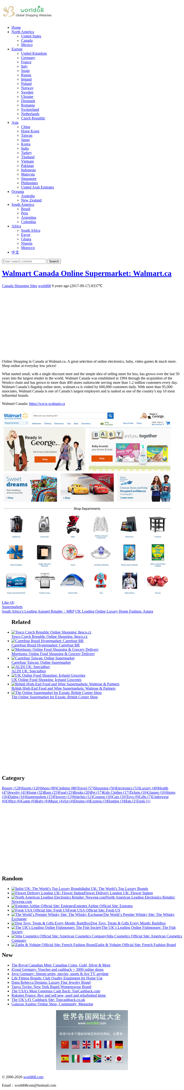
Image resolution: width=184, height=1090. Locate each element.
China (25, 127)
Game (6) (28, 801)
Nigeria (26, 243)
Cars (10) (119, 797)
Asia (15, 122)
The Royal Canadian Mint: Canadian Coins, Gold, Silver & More (61, 965)
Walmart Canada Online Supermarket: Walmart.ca (87, 273)
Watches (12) (83, 797)
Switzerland (30, 109)
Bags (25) (51, 792)
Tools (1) (143, 801)
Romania (28, 105)
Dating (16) (17, 797)
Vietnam (27, 161)
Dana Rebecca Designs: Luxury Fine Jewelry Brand (51, 982)
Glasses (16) (156, 792)
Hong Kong (30, 131)
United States (31, 36)
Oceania (18, 192)
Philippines (29, 183)
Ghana (26, 239)
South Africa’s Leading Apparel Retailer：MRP (38, 611)
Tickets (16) (138, 792)
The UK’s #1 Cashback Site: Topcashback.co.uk (48, 1000)
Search (54, 261)
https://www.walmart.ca (47, 404)
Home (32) (35, 792)
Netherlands (30, 114)
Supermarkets (12, 607)
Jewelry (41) (17, 792)
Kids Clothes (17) (116, 792)
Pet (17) (97, 792)
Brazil (25, 209)
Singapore (28, 179)
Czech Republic (33, 118)
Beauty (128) (12, 788)
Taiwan (26, 135)
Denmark (28, 101)
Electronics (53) (128, 788)
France (26, 62)
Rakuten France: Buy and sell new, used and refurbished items (59, 995)
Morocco (28, 248)
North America (23, 32)
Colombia (28, 222)
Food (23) (66, 792)
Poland (26, 84)
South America (23, 204)
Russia (26, 75)
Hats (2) (130, 801)
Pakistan (27, 166)
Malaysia (28, 174)
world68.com (33, 1077)
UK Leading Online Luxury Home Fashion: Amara (114, 611)
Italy (24, 66)
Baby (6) (42, 801)
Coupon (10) (102, 797)
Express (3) (98, 801)
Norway (27, 88)
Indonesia (28, 170)
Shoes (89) (48, 788)
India (25, 148)
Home (16, 27)
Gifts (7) (145, 797)
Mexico (27, 45)
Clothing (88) (67, 788)
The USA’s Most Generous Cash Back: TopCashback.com (56, 991)
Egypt (25, 235)
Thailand (27, 157)
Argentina (28, 217)
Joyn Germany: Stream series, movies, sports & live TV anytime (60, 974)
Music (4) (56, 801)
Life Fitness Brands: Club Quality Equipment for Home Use (57, 978)
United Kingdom (34, 53)
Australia (28, 196)
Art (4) (68, 801)
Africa (16, 226)
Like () (8, 602)
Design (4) (82, 801)
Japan (25, 140)
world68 (44, 286)
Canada (27, 40)
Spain (25, 71)
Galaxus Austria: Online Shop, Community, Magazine (52, 1004)
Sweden (27, 92)
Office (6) (13, 801)
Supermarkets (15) (39, 797)
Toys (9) (132, 797)
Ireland (26, 79)
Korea (25, 144)
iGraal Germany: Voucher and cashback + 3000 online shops (58, 969)
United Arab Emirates (37, 187)
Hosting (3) (115, 801)
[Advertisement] (92, 321)
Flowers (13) (63, 797)
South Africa (30, 230)
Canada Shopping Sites (19, 286)
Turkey (26, 153)
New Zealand (31, 200)
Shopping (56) (105, 788)
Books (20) (82, 792)
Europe (17, 49)
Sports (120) (31, 788)
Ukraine (27, 97)
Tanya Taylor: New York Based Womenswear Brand (51, 987)
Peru (24, 213)
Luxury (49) (149, 788)
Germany (28, 58)
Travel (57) (85, 788)
